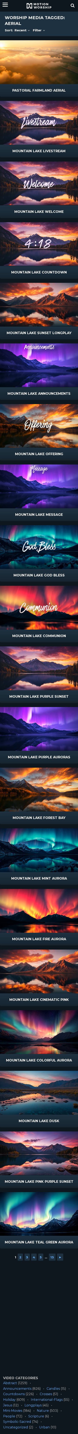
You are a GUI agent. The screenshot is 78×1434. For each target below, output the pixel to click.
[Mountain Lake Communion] (39, 608)
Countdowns (14, 1394)
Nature (43, 1411)
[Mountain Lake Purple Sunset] (39, 668)
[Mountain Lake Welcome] (39, 183)
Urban (44, 1427)
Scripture (36, 1416)
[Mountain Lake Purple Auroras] (39, 729)
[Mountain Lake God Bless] (39, 547)
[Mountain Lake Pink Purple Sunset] (39, 1153)
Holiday (9, 1400)
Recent (21, 30)
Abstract (10, 1383)
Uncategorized (15, 1427)
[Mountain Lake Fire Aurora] (39, 911)
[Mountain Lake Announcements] (39, 365)
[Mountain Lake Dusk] (39, 1093)
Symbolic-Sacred (17, 1422)
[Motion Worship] (39, 6)
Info (21, 91)
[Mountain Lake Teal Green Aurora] (39, 1214)
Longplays (33, 1405)
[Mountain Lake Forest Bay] (39, 789)
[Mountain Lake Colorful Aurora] (39, 1032)
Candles (53, 1389)
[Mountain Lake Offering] (39, 426)
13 (52, 1257)
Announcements (17, 1389)
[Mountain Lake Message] (39, 486)
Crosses (46, 1394)
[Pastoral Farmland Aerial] (39, 62)
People (9, 1416)
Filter (37, 30)
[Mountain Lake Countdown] (39, 244)
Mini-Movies (12, 1411)
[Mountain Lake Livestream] (39, 123)
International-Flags (47, 1400)
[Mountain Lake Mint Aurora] (39, 850)
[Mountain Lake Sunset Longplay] (39, 305)
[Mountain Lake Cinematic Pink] (39, 971)
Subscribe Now (50, 91)
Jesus (7, 1405)
